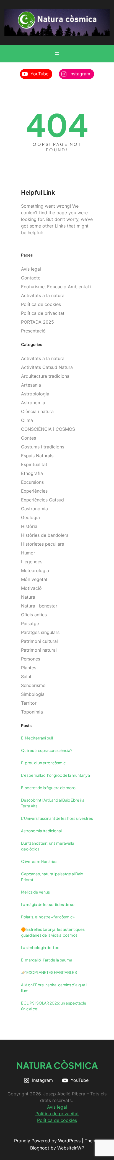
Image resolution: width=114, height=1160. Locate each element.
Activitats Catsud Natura (47, 367)
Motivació (31, 588)
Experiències (34, 491)
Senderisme (33, 685)
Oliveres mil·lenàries (39, 861)
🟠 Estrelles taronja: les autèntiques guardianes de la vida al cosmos (53, 932)
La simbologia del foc (40, 947)
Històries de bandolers (44, 535)
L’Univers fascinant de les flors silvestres (57, 818)
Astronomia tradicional (41, 830)
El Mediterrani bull (37, 737)
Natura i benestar (39, 606)
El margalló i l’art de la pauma (46, 959)
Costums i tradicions (42, 447)
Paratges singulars (40, 632)
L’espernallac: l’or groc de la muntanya (55, 775)
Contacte (30, 278)
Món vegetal (34, 579)
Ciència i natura (37, 411)
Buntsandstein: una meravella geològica (47, 846)
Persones (30, 659)
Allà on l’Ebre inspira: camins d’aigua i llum (54, 987)
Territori (29, 703)
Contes (28, 438)
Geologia (30, 517)
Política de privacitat (42, 313)
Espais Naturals (37, 455)
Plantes (28, 667)
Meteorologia (35, 570)
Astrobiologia (35, 394)
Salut (26, 676)
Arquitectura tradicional (46, 376)
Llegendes (31, 561)
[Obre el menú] (57, 53)
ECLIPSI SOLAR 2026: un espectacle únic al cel (53, 1005)
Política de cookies (41, 304)
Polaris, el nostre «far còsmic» (48, 916)
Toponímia (32, 712)
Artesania (31, 385)
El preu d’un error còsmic (43, 762)
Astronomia (33, 402)
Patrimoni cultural (39, 641)
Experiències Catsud (42, 500)
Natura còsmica (57, 1065)
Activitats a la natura (42, 358)
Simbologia (33, 694)
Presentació (33, 331)
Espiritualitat (34, 464)
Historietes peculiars (42, 544)
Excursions (32, 482)
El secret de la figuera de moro (48, 787)
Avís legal (31, 269)
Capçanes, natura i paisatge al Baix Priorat (52, 876)
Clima (27, 420)
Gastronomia (34, 508)
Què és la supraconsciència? (46, 750)
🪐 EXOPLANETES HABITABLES (49, 972)
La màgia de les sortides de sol (48, 904)
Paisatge (30, 623)
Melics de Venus (35, 891)
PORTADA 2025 (37, 322)
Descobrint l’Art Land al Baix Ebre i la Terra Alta (52, 802)
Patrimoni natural (39, 650)
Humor (28, 553)
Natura (28, 597)
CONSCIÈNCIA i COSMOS (48, 429)
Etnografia (32, 473)
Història (29, 526)
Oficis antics (34, 614)
